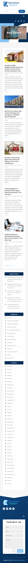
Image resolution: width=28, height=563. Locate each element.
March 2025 (9, 418)
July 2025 (9, 406)
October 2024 (10, 434)
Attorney (9, 354)
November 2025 (10, 394)
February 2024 (10, 459)
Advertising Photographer (12, 324)
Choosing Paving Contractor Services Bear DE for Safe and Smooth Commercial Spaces (13, 306)
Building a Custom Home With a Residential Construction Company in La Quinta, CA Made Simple (14, 299)
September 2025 (10, 400)
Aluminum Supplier (11, 333)
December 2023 (10, 465)
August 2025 (9, 403)
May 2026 (9, 375)
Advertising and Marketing (12, 320)
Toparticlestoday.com (19, 560)
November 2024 (10, 431)
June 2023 (9, 483)
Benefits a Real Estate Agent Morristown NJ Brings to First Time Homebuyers (12, 160)
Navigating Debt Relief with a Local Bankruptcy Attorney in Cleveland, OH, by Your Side (14, 286)
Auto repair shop (11, 358)
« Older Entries (9, 265)
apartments (9, 342)
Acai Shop (9, 317)
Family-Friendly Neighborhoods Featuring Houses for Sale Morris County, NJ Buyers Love (14, 68)
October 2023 (10, 471)
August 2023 (9, 477)
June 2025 (9, 409)
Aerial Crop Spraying (11, 327)
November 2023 (10, 468)
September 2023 (10, 474)
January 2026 (10, 388)
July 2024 (9, 443)
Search (21, 11)
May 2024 (9, 449)
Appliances (9, 348)
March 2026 (9, 381)
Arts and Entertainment (12, 351)
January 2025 (10, 425)
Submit (20, 551)
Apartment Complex (11, 339)
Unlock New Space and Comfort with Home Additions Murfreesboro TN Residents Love (15, 279)
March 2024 (9, 456)
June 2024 (9, 446)
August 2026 (9, 366)
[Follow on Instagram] (21, 21)
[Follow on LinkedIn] (24, 21)
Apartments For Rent (11, 345)
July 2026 (9, 369)
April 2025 (9, 415)
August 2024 (9, 440)
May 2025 (9, 412)
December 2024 (10, 428)
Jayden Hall (9, 73)
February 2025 (10, 422)
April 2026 (9, 378)
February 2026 (10, 384)
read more (7, 91)
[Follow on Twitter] (18, 21)
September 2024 (10, 437)
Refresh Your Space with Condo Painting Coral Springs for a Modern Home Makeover (13, 114)
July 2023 (9, 480)
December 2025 (10, 391)
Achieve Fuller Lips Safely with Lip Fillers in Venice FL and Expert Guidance (14, 292)
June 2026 (9, 372)
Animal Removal (10, 336)
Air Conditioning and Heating (13, 330)
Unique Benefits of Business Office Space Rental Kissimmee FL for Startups (13, 191)
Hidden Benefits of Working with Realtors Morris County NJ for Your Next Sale (14, 237)
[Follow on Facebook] (15, 21)
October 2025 (10, 397)
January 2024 (10, 462)
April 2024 (9, 452)
